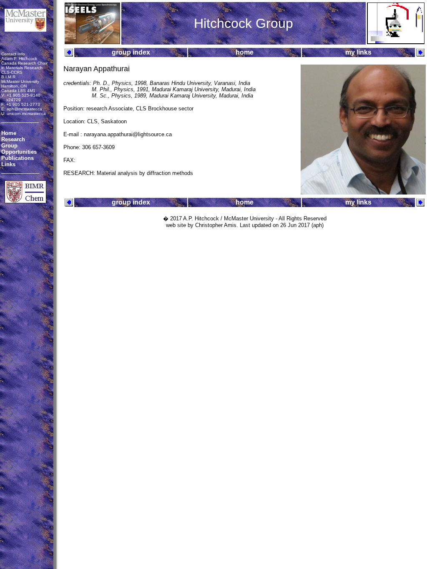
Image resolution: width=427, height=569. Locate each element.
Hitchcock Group (243, 23)
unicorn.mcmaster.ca (26, 113)
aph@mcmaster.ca (24, 109)
